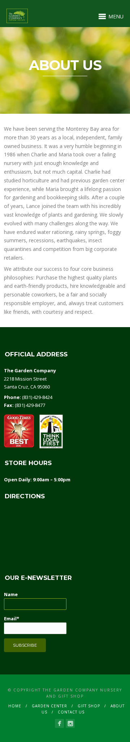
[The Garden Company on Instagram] (70, 723)
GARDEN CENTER (49, 705)
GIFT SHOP (89, 705)
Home (14, 705)
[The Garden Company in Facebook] (59, 723)
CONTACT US (71, 712)
